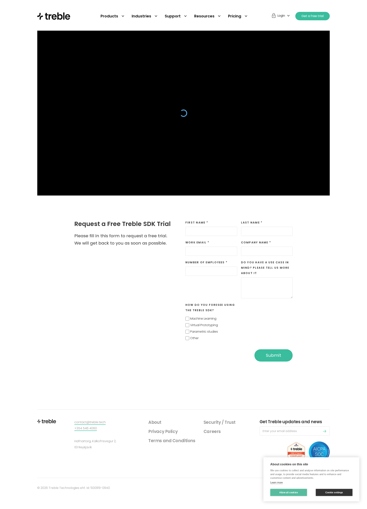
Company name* (256, 242)
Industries (141, 16)
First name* (196, 222)
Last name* (252, 222)
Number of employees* (206, 262)
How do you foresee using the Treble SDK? (210, 307)
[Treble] (53, 16)
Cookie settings (334, 492)
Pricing (234, 16)
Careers (212, 432)
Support (173, 16)
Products (109, 16)
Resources (204, 16)
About (154, 422)
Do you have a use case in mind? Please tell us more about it (265, 267)
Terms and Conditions (171, 441)
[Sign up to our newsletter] (326, 431)
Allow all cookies (288, 492)
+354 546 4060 (85, 428)
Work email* (197, 242)
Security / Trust (219, 422)
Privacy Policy (163, 432)
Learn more (276, 482)
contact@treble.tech (90, 422)
